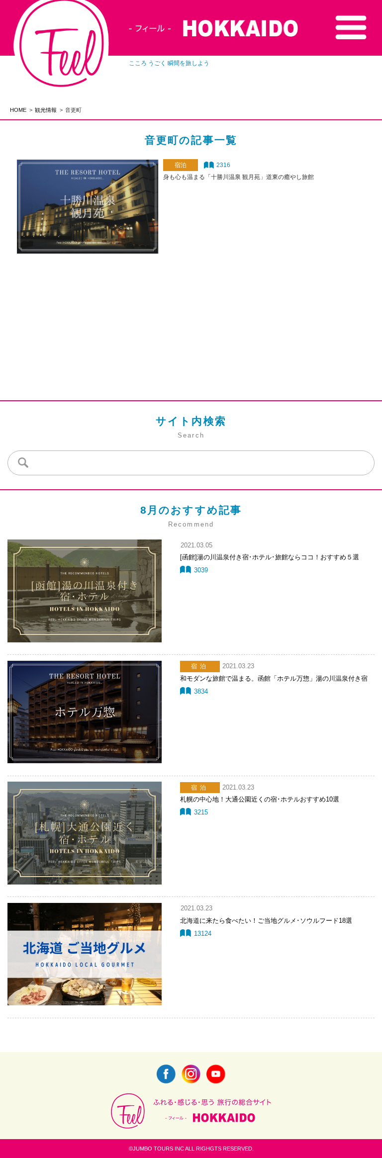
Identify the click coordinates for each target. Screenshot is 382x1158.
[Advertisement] (190, 308)
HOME (18, 110)
